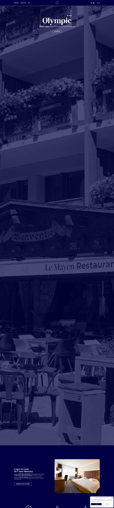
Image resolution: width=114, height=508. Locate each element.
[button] (112, 497)
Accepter (96, 504)
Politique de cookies (101, 506)
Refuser (107, 504)
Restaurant (23, 2)
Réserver (16, 2)
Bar (29, 2)
